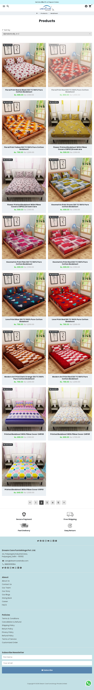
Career (5, 601)
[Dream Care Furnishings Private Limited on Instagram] (46, 541)
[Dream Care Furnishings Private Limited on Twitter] (38, 541)
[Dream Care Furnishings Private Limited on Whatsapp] (51, 541)
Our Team (6, 588)
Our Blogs (6, 594)
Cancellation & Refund (11, 622)
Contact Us (7, 584)
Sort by (6, 30)
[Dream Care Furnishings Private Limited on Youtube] (48, 541)
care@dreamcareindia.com (15, 561)
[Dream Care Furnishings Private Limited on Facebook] (40, 541)
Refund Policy (7, 635)
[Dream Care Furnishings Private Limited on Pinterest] (43, 541)
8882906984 (9, 564)
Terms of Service (9, 639)
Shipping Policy (8, 625)
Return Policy (7, 629)
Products (44, 13)
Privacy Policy (7, 632)
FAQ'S (4, 605)
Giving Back (7, 598)
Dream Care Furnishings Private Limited (53, 684)
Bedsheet (54, 13)
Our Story (6, 591)
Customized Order (10, 642)
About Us (6, 581)
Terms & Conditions (10, 618)
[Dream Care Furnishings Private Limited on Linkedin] (53, 541)
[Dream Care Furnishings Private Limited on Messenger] (56, 541)
